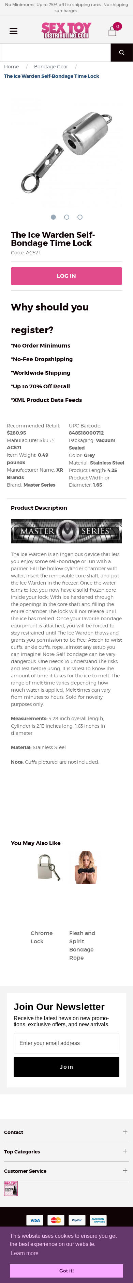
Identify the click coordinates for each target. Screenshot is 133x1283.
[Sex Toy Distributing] (66, 29)
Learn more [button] (25, 1253)
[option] (47, 899)
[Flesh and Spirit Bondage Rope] (85, 916)
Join (67, 1067)
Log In (66, 276)
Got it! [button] (66, 1270)
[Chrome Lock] (47, 916)
